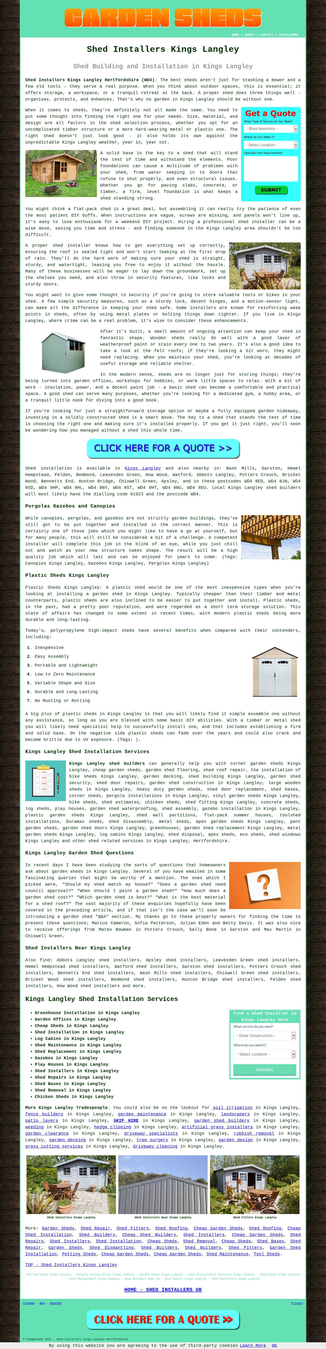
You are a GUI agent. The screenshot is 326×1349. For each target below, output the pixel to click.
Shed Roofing (171, 1228)
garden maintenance (142, 1114)
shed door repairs (119, 783)
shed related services (115, 841)
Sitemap (29, 1303)
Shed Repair (95, 1228)
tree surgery (152, 1140)
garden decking (67, 1140)
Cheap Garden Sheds (218, 1228)
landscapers (235, 1114)
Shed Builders (97, 1234)
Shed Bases (270, 1241)
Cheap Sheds (162, 1241)
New (42, 1303)
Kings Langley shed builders (107, 763)
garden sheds (184, 789)
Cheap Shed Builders (149, 1234)
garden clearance (47, 1133)
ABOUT (249, 35)
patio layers (41, 1120)
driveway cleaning (155, 1146)
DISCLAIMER (288, 35)
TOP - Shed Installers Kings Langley (71, 1265)
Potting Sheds (79, 1254)
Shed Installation (118, 1241)
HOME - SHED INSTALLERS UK (163, 1290)
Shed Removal (199, 1241)
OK (274, 1345)
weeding (34, 1127)
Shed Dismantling (111, 1247)
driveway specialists (151, 1133)
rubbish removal (254, 1133)
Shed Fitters (132, 1228)
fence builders (44, 1114)
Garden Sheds (58, 1228)
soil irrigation (232, 1107)
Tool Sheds (267, 1254)
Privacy (297, 1303)
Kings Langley (143, 468)
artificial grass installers (217, 1127)
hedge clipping (112, 1127)
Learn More (253, 1345)
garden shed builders (221, 1120)
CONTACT (266, 35)
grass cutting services (54, 1146)
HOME (235, 35)
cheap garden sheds (116, 770)
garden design (236, 1140)
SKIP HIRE (126, 1120)
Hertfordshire (210, 841)
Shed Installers (204, 1234)
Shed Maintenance (227, 1254)
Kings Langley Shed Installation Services (101, 999)
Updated (55, 1303)
